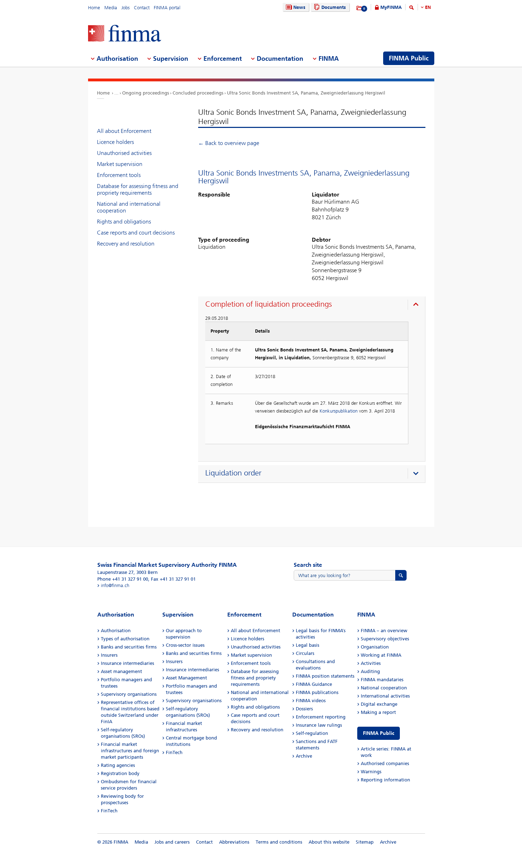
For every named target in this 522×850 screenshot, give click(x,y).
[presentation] (313, 305)
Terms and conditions (279, 842)
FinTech (109, 810)
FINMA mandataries (382, 679)
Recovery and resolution (125, 243)
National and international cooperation (129, 207)
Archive (304, 756)
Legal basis (307, 645)
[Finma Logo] (124, 34)
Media (110, 7)
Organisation (375, 647)
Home (94, 7)
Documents (333, 7)
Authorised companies (385, 763)
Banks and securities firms (129, 647)
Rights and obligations (124, 221)
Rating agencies (118, 765)
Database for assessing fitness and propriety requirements (137, 189)
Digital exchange (379, 704)
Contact (141, 7)
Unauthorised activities (124, 153)
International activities (385, 696)
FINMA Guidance (314, 684)
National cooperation (384, 687)
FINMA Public (378, 733)
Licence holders (115, 142)
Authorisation (116, 630)
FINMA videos (311, 700)
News (299, 7)
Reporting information (385, 779)
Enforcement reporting (321, 717)
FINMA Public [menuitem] (409, 58)
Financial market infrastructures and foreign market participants (130, 751)
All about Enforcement (124, 131)
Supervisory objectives (385, 638)
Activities (371, 663)
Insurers (109, 655)
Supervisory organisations (129, 694)
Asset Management (186, 677)
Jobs (125, 7)
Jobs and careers (172, 842)
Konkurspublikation (339, 411)
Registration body (120, 773)
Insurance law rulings (319, 725)
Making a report (378, 712)
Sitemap (365, 842)
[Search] (411, 9)
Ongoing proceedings (145, 93)
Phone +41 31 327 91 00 (122, 579)
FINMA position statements (325, 676)
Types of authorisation (125, 638)
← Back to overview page (228, 143)
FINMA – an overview (384, 630)
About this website (329, 842)
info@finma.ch (115, 585)
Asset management (121, 671)
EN (428, 7)
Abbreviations (234, 842)
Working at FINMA (381, 655)
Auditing (370, 671)
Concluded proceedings (198, 93)
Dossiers (304, 708)
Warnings (371, 771)
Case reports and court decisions (136, 232)
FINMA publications (317, 692)
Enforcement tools (119, 175)
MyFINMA (391, 7)
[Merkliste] (359, 8)
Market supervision (119, 164)
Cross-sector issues (185, 645)
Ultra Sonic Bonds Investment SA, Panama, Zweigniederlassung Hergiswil (306, 93)
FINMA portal (167, 7)
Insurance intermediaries (127, 663)
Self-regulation (312, 733)
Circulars (305, 653)
